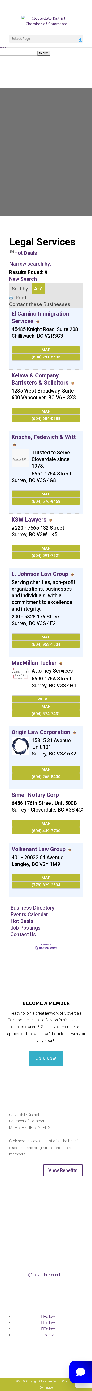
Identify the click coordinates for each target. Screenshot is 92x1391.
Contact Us (23, 934)
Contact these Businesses (39, 304)
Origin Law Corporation (41, 732)
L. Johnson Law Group (40, 574)
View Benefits (63, 1170)
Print (20, 298)
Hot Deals (25, 251)
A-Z (38, 289)
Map (46, 349)
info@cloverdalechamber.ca (46, 1274)
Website (46, 699)
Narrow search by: (30, 264)
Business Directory (32, 908)
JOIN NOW (46, 1059)
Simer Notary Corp (35, 795)
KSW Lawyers (29, 519)
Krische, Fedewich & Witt (44, 437)
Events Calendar (29, 914)
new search (23, 279)
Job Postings (25, 928)
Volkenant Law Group (39, 849)
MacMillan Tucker (35, 663)
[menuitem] (46, 53)
